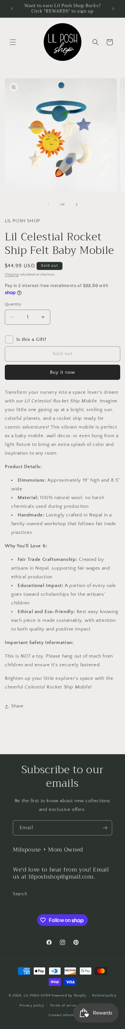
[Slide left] (48, 204)
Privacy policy (32, 1005)
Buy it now (62, 372)
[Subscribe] (105, 827)
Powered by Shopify (69, 995)
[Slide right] (77, 204)
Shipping (12, 274)
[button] (13, 42)
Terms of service (64, 1005)
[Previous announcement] (12, 9)
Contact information (65, 1015)
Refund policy (104, 995)
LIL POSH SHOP (37, 995)
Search (20, 894)
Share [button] (17, 706)
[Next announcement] (113, 9)
